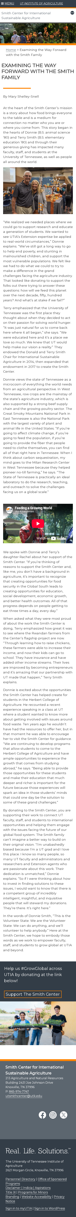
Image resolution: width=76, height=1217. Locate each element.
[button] (7, 3)
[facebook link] (42, 1115)
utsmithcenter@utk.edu (24, 1096)
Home (11, 50)
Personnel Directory (20, 1179)
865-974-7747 (19, 1091)
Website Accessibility (36, 1196)
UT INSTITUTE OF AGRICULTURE (41, 3)
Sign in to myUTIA (19, 1208)
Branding (12, 1196)
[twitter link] (63, 1115)
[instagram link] (53, 1115)
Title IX (11, 1192)
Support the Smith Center (33, 994)
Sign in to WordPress (49, 1208)
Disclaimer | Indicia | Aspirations (28, 1188)
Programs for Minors (33, 1192)
